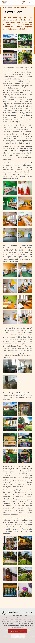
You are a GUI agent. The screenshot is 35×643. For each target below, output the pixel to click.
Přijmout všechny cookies (17, 631)
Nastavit (17, 636)
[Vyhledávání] (23, 2)
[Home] (4, 7)
